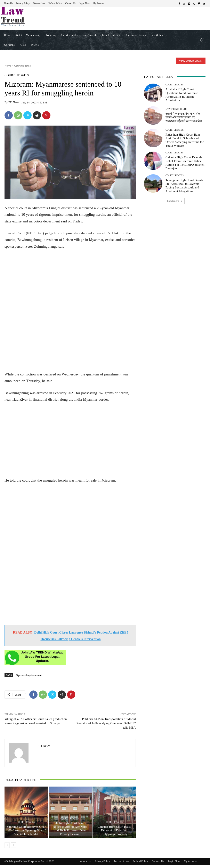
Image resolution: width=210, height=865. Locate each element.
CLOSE (162, 25)
